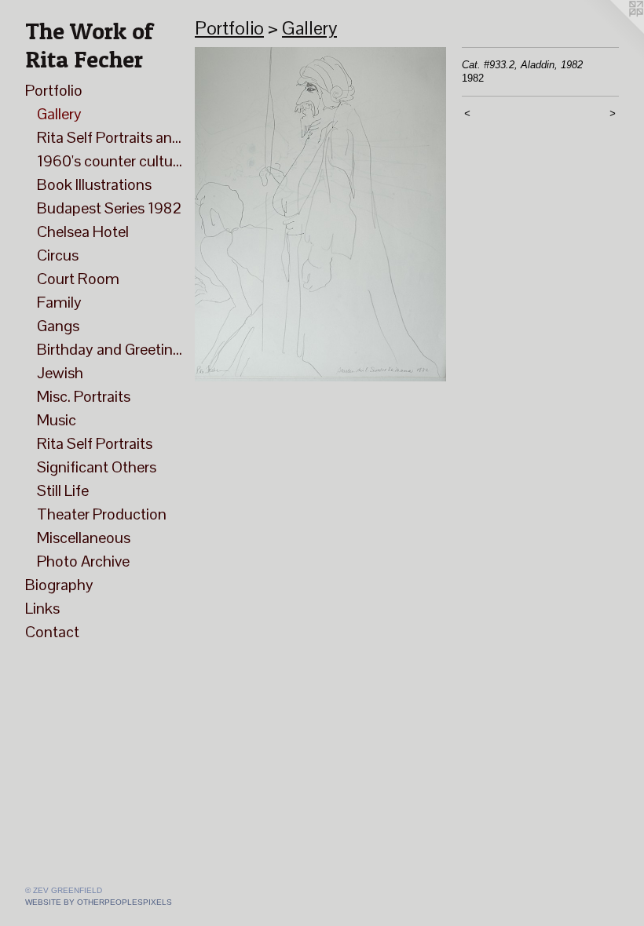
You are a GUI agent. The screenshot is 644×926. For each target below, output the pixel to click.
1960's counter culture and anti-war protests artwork (109, 161)
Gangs (58, 325)
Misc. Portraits (83, 396)
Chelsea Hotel (83, 231)
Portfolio (53, 90)
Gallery (59, 114)
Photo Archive (83, 561)
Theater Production (101, 514)
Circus (58, 255)
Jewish (60, 373)
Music (56, 420)
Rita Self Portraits (94, 443)
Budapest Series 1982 (109, 208)
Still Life (63, 490)
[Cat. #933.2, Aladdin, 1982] (320, 214)
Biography (59, 584)
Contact (52, 632)
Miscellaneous (83, 537)
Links (42, 608)
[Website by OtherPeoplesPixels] (612, 31)
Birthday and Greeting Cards (109, 349)
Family (59, 302)
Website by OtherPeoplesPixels (98, 902)
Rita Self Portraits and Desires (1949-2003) (109, 137)
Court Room (78, 278)
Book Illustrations (94, 184)
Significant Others (96, 467)
